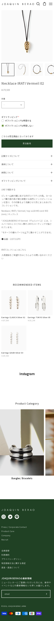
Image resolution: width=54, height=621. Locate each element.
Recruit (4, 539)
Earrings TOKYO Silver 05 (39, 317)
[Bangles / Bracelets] (22, 442)
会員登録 (5, 550)
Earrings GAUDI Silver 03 (12, 352)
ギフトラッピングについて (13, 180)
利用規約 (5, 554)
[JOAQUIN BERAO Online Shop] (18, 4)
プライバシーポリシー (11, 559)
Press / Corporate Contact (14, 527)
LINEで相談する (8, 189)
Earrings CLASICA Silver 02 (13, 317)
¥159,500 (5, 356)
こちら (23, 249)
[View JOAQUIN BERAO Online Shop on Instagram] (3, 517)
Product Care (7, 531)
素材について (7, 164)
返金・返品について (10, 567)
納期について (7, 172)
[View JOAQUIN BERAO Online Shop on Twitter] (10, 517)
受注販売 (27, 143)
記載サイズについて (10, 156)
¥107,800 (5, 320)
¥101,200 (31, 320)
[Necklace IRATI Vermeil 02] (7, 69)
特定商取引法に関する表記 (13, 563)
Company (5, 535)
